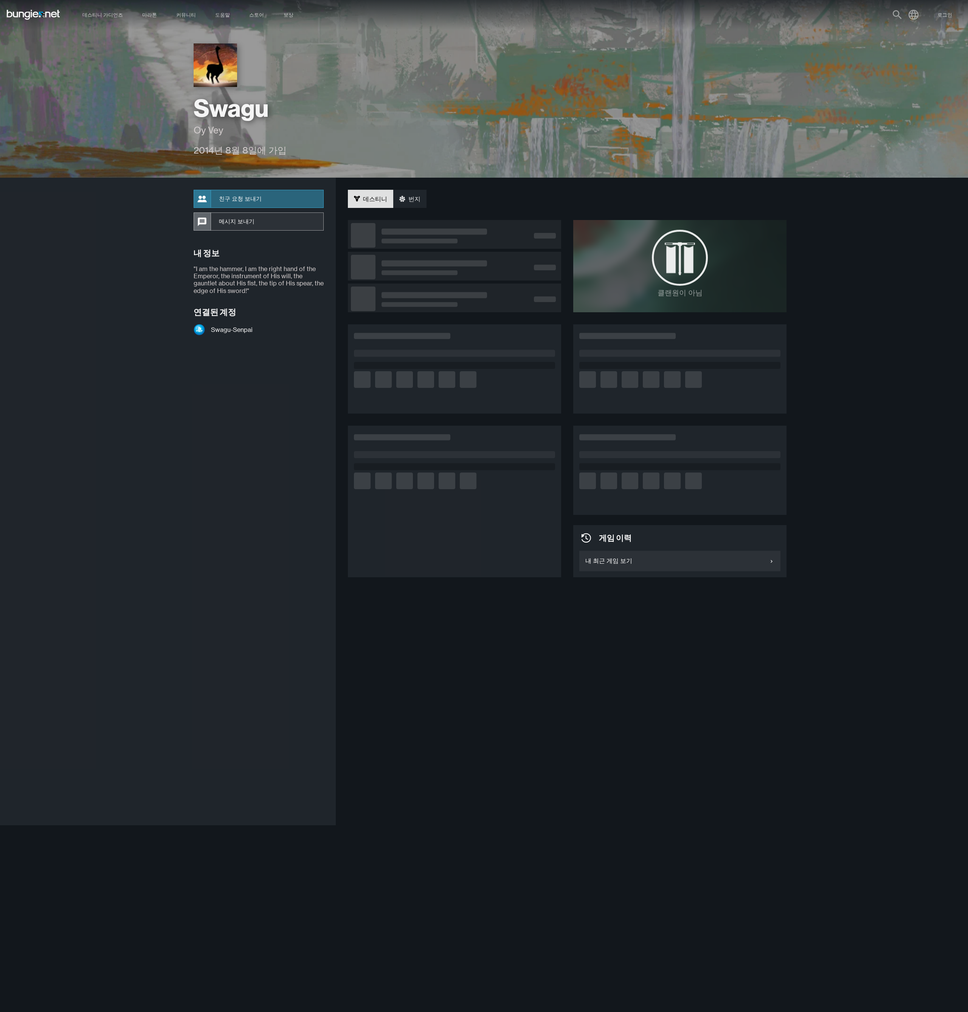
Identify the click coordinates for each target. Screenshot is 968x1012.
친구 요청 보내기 (240, 199)
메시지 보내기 (236, 222)
